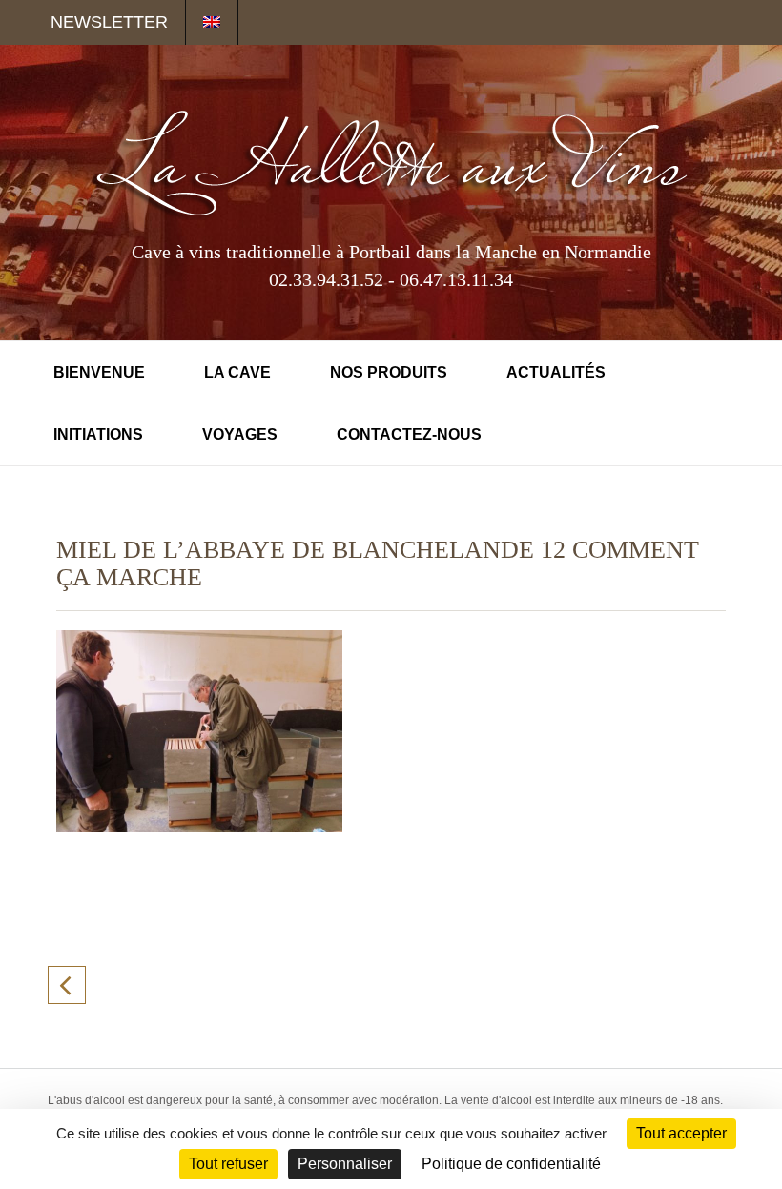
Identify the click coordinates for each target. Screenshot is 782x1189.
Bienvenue (99, 372)
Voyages (240, 434)
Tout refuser (228, 1164)
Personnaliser (345, 1164)
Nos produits (388, 372)
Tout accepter (681, 1133)
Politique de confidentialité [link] (511, 1164)
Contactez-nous (409, 434)
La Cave (237, 372)
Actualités (556, 372)
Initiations (98, 434)
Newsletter (109, 21)
